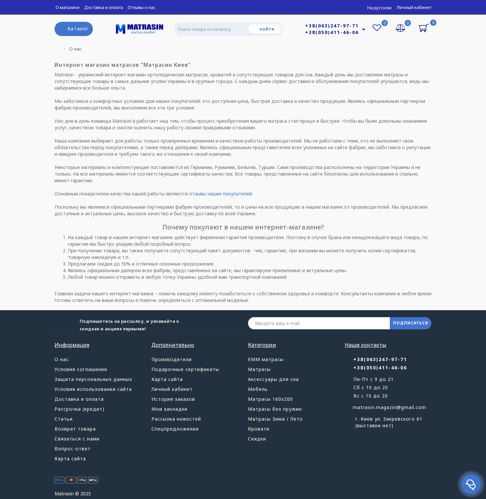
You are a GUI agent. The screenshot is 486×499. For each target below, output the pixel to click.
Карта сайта (70, 458)
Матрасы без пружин (275, 409)
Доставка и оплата (103, 7)
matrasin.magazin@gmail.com (389, 407)
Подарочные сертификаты (185, 369)
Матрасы (259, 369)
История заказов (173, 399)
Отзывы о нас (141, 7)
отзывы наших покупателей (220, 193)
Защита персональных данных (93, 379)
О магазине (68, 7)
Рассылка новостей (176, 419)
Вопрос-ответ (73, 448)
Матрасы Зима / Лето (275, 419)
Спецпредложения (175, 429)
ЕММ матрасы (266, 359)
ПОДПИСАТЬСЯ (410, 323)
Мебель (258, 389)
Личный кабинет (414, 7)
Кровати (258, 429)
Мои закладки (169, 409)
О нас (62, 359)
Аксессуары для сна (273, 379)
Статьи (64, 419)
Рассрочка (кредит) (79, 409)
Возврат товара (75, 429)
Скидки (257, 439)
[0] (401, 28)
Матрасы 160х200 (270, 399)
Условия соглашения (81, 369)
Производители (171, 359)
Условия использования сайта (93, 389)
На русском (379, 8)
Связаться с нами (77, 439)
